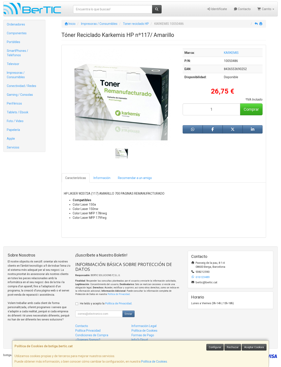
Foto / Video (15, 121)
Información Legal (144, 326)
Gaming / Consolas (20, 94)
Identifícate (219, 9)
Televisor (13, 64)
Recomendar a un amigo (135, 178)
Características (75, 178)
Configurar (215, 347)
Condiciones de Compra (91, 335)
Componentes (17, 33)
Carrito (266, 9)
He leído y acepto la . (106, 303)
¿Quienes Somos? (87, 340)
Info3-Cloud (139, 340)
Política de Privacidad (119, 294)
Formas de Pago (142, 335)
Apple (11, 138)
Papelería (13, 130)
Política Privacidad (88, 330)
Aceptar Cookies (254, 347)
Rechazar (233, 347)
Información (102, 178)
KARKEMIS (231, 52)
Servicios (13, 147)
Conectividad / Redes (21, 86)
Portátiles (13, 42)
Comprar (251, 109)
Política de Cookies (154, 361)
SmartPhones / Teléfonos (17, 53)
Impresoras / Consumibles (16, 75)
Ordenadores (16, 24)
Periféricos (14, 103)
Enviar (128, 313)
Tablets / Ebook (17, 112)
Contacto (244, 9)
